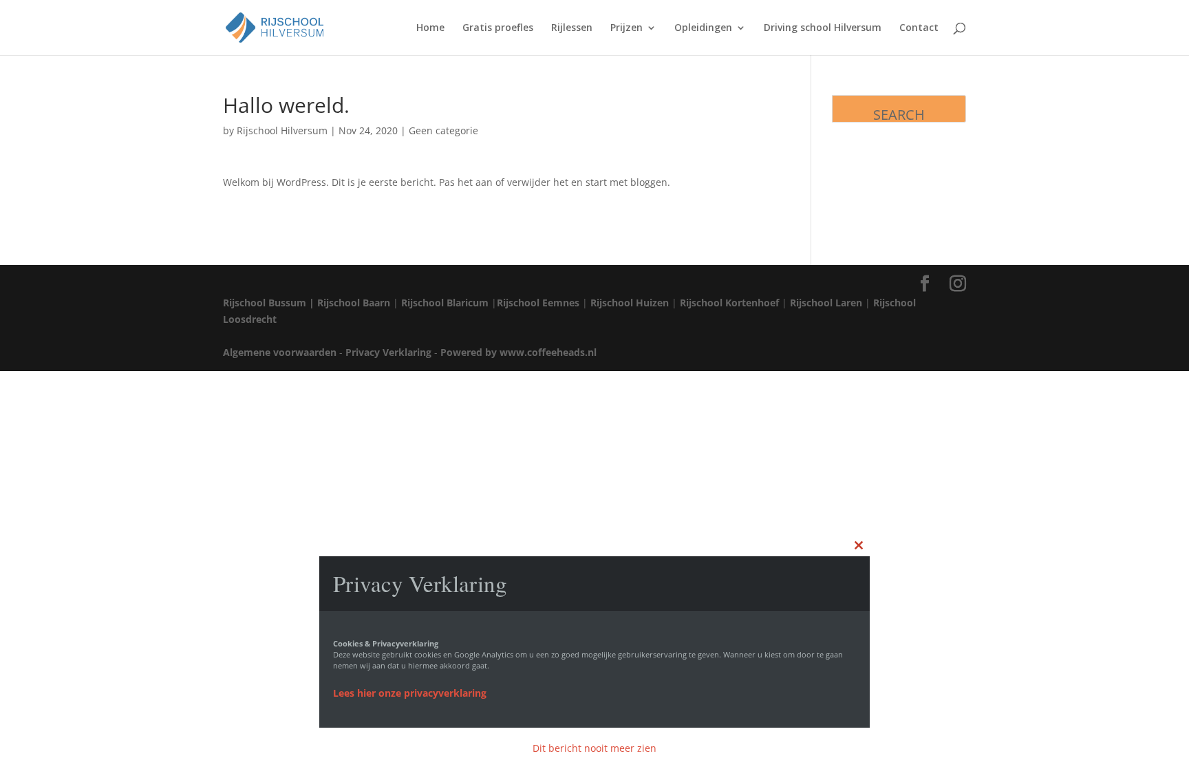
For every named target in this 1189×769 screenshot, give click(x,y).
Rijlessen (571, 28)
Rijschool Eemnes (538, 302)
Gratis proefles (497, 28)
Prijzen (626, 28)
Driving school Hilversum (822, 28)
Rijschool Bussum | (268, 302)
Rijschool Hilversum (282, 130)
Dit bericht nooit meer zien (594, 748)
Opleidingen (703, 28)
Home (430, 28)
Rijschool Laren (826, 302)
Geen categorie (443, 130)
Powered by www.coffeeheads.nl (518, 352)
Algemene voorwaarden (279, 352)
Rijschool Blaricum (445, 302)
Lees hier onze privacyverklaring (409, 692)
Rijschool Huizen (629, 302)
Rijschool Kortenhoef (729, 302)
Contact (919, 28)
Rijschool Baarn (353, 302)
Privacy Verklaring (388, 352)
